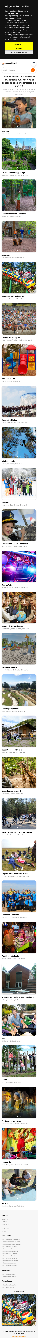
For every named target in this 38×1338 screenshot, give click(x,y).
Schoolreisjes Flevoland (10, 1261)
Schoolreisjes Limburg (9, 1246)
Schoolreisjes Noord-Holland (11, 1239)
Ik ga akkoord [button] (19, 44)
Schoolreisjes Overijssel (10, 1251)
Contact (4, 1222)
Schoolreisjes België (8, 1274)
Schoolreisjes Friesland (9, 1258)
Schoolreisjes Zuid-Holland (11, 1242)
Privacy (4, 1231)
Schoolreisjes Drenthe (9, 1253)
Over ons (5, 1219)
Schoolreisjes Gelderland (10, 1249)
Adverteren (5, 1224)
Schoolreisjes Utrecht (9, 1263)
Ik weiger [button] (19, 48)
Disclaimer (5, 1229)
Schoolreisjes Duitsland (9, 1277)
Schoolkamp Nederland (9, 1285)
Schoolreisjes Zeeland (9, 1265)
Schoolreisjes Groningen (10, 1256)
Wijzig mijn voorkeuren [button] (19, 52)
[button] (17, 126)
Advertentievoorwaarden (19, 1336)
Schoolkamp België (8, 1287)
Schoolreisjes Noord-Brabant (11, 1244)
